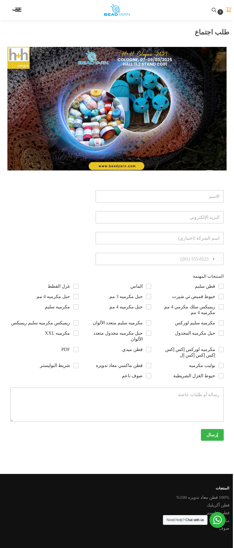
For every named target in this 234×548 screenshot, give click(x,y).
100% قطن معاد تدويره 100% (202, 497)
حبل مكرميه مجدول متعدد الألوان (118, 336)
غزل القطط (59, 286)
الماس (136, 286)
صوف (224, 528)
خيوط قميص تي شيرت (193, 296)
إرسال (212, 434)
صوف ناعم (132, 375)
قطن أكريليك (218, 505)
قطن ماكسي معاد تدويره (119, 365)
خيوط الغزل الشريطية (194, 375)
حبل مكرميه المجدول (195, 333)
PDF (65, 349)
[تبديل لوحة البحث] (214, 10)
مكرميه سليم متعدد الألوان (118, 322)
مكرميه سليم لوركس (195, 322)
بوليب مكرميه (202, 365)
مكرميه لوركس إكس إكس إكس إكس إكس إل (190, 352)
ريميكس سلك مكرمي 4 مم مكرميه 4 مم (189, 309)
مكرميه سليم (57, 306)
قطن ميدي (132, 349)
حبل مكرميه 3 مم (126, 296)
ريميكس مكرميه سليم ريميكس (40, 322)
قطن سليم (205, 286)
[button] (223, 10)
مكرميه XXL (57, 333)
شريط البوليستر (55, 365)
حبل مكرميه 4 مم (53, 296)
